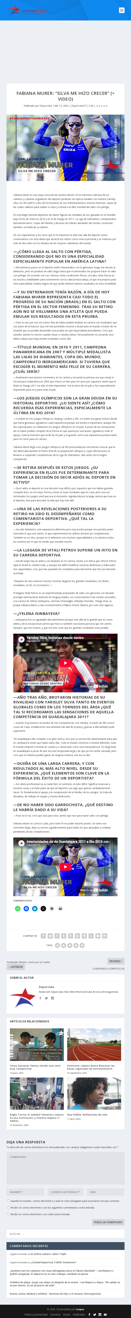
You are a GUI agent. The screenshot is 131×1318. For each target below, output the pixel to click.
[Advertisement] (65, 46)
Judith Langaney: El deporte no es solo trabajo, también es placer (49, 1274)
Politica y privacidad (35, 1314)
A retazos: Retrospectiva (86, 1293)
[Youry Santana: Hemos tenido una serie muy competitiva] (37, 1044)
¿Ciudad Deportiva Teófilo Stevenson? (53, 1262)
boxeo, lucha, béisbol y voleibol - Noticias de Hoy (39, 1293)
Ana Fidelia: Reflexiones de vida (87, 1114)
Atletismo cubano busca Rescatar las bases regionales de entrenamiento (91, 1067)
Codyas (80, 1309)
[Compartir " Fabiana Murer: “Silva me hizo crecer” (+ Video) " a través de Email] (97, 936)
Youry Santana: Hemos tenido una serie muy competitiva (35, 1067)
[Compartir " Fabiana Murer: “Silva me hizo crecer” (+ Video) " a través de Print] (104, 936)
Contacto (55, 1314)
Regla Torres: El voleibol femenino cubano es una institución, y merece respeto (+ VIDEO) (37, 1117)
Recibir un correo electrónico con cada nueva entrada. (40, 1214)
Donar (66, 1314)
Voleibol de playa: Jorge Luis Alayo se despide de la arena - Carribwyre (51, 1282)
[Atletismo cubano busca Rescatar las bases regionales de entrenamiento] (94, 1044)
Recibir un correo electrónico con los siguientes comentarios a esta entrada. (53, 1207)
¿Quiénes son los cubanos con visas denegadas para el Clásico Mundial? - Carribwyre (60, 1270)
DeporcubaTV (78, 105)
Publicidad (79, 1314)
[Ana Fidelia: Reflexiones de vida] (94, 1093)
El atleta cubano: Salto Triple (48, 1254)
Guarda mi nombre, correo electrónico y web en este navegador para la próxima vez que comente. (65, 1201)
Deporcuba (46, 105)
